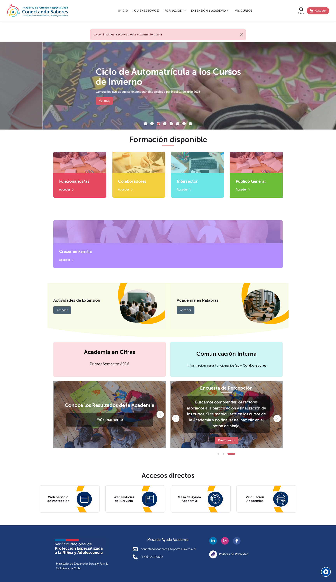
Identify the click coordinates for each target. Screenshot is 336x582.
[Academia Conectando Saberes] (38, 11)
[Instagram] (225, 541)
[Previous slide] (175, 418)
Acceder (64, 189)
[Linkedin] (213, 541)
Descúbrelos (226, 440)
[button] (145, 123)
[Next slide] (160, 414)
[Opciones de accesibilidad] (326, 572)
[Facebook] (237, 541)
